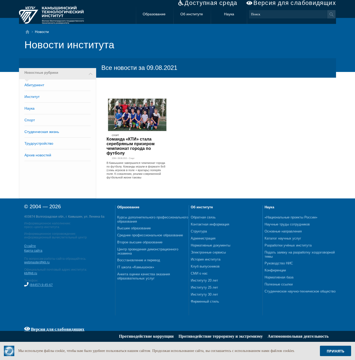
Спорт (29, 120)
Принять (335, 351)
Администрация (203, 238)
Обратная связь (203, 217)
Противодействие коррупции (146, 336)
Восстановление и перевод (138, 260)
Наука (229, 14)
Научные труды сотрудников (287, 224)
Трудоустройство (38, 143)
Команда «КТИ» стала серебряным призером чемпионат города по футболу (131, 146)
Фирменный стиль (205, 301)
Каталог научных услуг (283, 238)
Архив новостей (37, 155)
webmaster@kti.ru (37, 262)
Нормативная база (279, 277)
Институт (32, 97)
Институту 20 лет (204, 280)
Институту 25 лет (204, 287)
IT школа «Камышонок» (135, 267)
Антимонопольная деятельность (298, 336)
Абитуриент (34, 85)
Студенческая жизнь (41, 132)
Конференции (275, 270)
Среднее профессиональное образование (150, 235)
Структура (199, 231)
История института (205, 259)
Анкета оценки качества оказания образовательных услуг (143, 276)
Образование (154, 14)
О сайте (30, 246)
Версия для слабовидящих (294, 3)
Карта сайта (33, 250)
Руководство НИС (279, 263)
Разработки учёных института (288, 245)
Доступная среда (211, 3)
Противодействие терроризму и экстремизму (221, 336)
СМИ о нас (199, 273)
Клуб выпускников (205, 266)
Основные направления (283, 231)
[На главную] (29, 32)
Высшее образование (134, 228)
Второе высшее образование (139, 242)
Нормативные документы (210, 245)
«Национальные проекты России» (291, 217)
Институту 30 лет (204, 294)
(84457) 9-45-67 (41, 285)
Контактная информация (210, 224)
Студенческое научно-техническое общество (300, 291)
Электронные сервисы (208, 252)
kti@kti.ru (30, 273)
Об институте (191, 14)
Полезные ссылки (279, 284)
